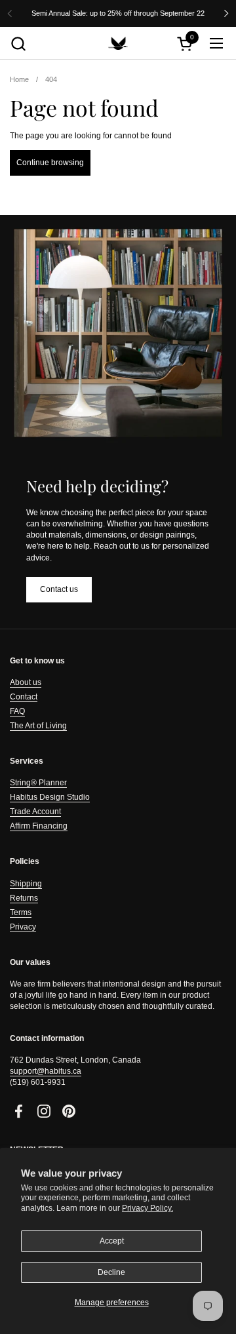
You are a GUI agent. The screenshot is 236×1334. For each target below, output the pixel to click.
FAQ (17, 711)
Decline (111, 1272)
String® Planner (38, 782)
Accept (112, 1241)
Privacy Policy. (147, 1208)
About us (25, 682)
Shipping (26, 883)
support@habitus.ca (45, 1071)
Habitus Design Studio (50, 797)
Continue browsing (50, 162)
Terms (20, 912)
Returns (24, 898)
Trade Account (35, 811)
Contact (23, 696)
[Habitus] (118, 43)
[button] (18, 43)
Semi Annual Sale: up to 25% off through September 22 (118, 13)
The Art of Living (38, 725)
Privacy (23, 927)
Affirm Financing (39, 826)
